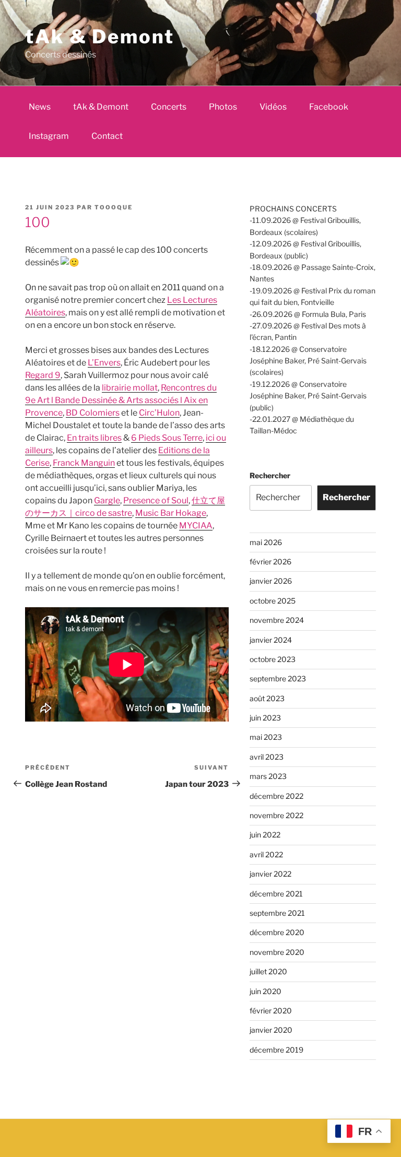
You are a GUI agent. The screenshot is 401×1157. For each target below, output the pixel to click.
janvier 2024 (271, 639)
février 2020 (271, 1010)
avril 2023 (267, 756)
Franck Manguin (84, 463)
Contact (107, 136)
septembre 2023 (278, 678)
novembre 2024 (277, 620)
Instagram (49, 136)
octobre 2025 (273, 600)
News (40, 107)
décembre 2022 (276, 796)
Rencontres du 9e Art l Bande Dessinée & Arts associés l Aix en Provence (121, 400)
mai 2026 (266, 542)
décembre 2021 (276, 893)
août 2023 (267, 698)
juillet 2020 (268, 971)
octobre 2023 (273, 659)
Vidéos (273, 107)
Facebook (328, 107)
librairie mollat (130, 388)
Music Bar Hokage (170, 513)
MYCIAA (196, 525)
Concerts (168, 107)
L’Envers (104, 363)
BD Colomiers (93, 413)
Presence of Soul (155, 500)
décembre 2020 (277, 932)
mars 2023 (268, 776)
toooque (114, 207)
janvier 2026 (271, 580)
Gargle (107, 500)
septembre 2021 (277, 912)
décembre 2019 (276, 1049)
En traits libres (94, 438)
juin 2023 (265, 717)
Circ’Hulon (159, 413)
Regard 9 (43, 375)
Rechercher (270, 475)
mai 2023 (266, 737)
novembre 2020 (277, 952)
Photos (223, 107)
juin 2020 (265, 991)
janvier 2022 (270, 873)
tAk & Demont (99, 36)
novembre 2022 (276, 815)
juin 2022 (265, 834)
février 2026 (270, 561)
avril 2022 (266, 854)
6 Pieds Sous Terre (167, 438)
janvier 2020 (271, 1029)
